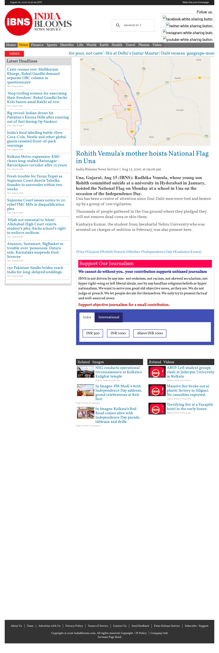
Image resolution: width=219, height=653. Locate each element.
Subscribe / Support (197, 626)
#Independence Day (156, 251)
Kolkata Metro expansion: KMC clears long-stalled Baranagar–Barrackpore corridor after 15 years (37, 161)
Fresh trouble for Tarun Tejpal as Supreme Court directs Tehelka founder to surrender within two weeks (34, 183)
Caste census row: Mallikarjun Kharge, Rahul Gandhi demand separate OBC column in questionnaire (33, 76)
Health (117, 45)
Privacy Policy (74, 626)
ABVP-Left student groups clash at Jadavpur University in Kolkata (190, 372)
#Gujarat (92, 251)
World (91, 45)
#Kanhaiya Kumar (187, 251)
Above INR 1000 (150, 333)
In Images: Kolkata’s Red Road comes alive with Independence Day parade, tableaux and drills (118, 415)
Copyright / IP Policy (134, 633)
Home (11, 45)
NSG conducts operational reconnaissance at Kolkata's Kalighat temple (118, 372)
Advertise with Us (49, 626)
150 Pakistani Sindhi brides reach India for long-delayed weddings (35, 270)
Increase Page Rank (109, 637)
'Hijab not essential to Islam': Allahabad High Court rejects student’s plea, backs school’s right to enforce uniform (36, 226)
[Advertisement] (38, 452)
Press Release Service (167, 626)
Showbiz (67, 45)
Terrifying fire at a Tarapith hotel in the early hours (190, 407)
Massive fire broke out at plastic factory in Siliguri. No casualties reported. (188, 391)
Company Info (159, 633)
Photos (143, 45)
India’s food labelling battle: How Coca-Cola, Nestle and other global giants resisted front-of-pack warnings (36, 139)
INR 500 (92, 333)
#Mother (133, 251)
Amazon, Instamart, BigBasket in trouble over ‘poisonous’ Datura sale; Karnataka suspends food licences (35, 250)
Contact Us (120, 626)
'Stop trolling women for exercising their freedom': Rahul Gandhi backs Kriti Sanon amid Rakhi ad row (37, 98)
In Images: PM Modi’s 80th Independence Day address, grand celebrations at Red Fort (118, 393)
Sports (52, 45)
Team (30, 626)
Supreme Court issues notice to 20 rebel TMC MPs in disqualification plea (36, 205)
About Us (16, 626)
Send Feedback (140, 626)
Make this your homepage (195, 2)
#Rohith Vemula (112, 251)
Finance (37, 45)
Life (80, 45)
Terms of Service (98, 626)
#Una (80, 251)
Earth (104, 45)
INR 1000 (118, 333)
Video (157, 45)
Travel (130, 45)
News (23, 45)
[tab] (87, 317)
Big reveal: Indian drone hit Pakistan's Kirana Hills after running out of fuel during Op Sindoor (38, 117)
